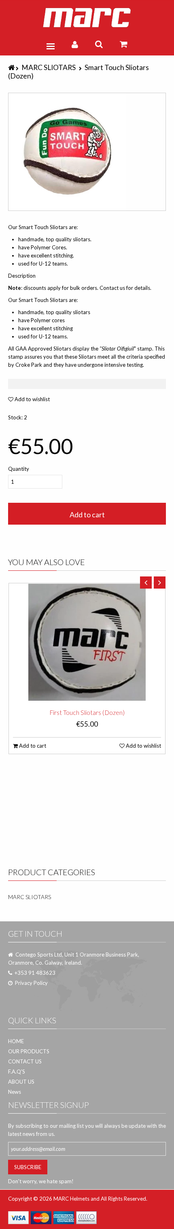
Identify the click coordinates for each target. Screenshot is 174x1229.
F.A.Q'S (16, 1071)
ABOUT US (21, 1081)
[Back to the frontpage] (12, 67)
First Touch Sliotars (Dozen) (87, 712)
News (14, 1092)
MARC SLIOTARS (48, 67)
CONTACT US (25, 1061)
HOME (16, 1041)
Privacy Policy (31, 983)
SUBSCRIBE (27, 1167)
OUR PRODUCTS (28, 1051)
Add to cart (87, 514)
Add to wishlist (31, 399)
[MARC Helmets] (87, 17)
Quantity (18, 469)
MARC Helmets (71, 1198)
